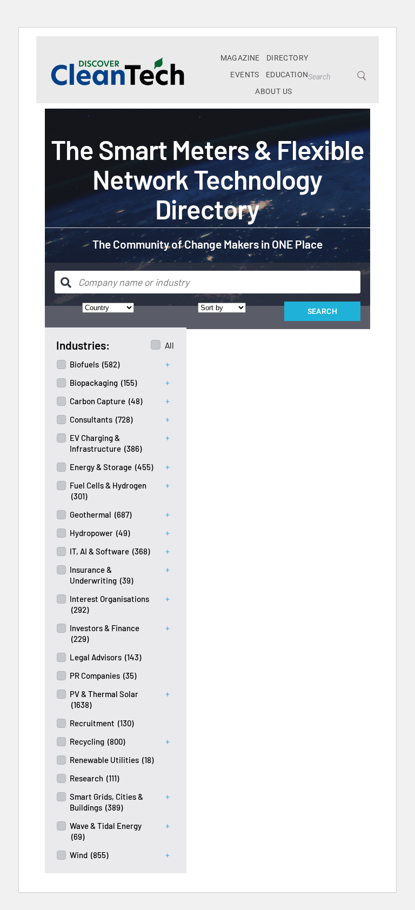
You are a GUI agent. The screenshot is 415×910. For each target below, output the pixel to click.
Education (287, 74)
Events (244, 74)
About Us (273, 91)
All (169, 345)
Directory (287, 57)
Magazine (240, 57)
